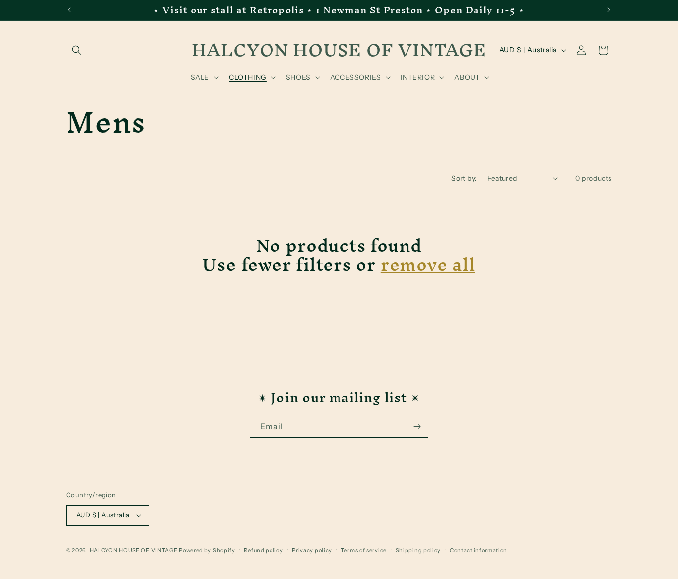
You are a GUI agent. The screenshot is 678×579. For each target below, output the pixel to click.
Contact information (478, 550)
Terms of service (364, 550)
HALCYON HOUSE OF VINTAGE (134, 550)
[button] (77, 50)
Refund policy (263, 550)
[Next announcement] (608, 9)
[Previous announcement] (69, 9)
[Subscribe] (417, 426)
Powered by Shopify (207, 550)
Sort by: (464, 178)
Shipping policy (418, 550)
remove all (428, 264)
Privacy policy (312, 550)
